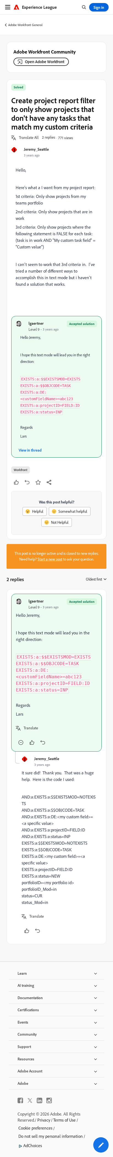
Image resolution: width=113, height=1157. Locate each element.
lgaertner (36, 323)
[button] (29, 138)
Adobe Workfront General (25, 25)
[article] (56, 673)
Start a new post (50, 559)
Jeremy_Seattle (36, 149)
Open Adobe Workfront (44, 61)
